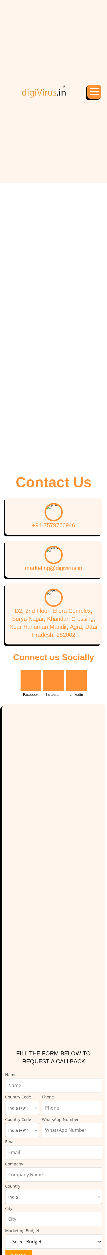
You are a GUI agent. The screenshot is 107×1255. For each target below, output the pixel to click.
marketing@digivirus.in (53, 568)
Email (10, 1141)
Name (11, 1074)
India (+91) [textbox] (18, 1108)
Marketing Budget (22, 1230)
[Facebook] (31, 680)
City (8, 1208)
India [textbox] (13, 1197)
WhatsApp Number (60, 1119)
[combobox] (22, 1108)
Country (12, 1191)
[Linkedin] (76, 680)
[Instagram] (53, 680)
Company (14, 1164)
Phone (48, 1097)
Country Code (18, 1102)
